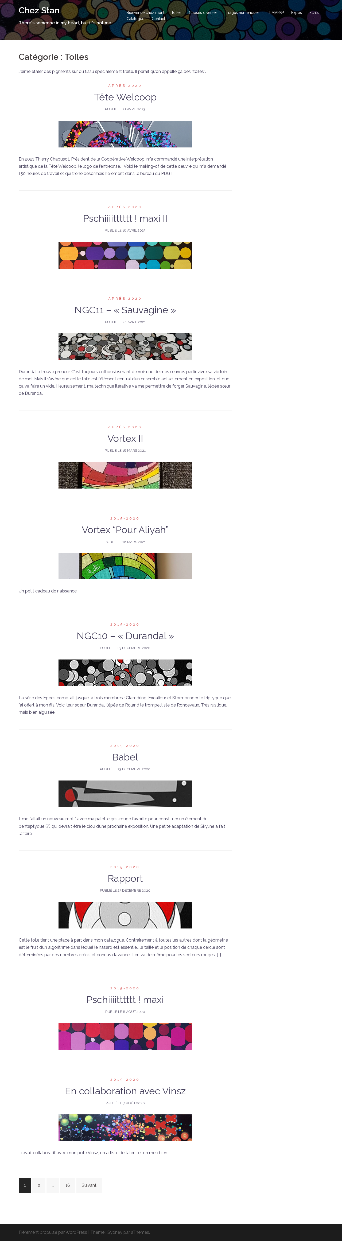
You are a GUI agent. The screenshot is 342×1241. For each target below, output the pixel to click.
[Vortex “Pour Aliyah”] (125, 565)
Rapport (125, 878)
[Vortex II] (125, 474)
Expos (296, 12)
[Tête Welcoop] (125, 133)
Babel (125, 757)
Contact (158, 19)
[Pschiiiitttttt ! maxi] (125, 1036)
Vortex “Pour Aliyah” (125, 529)
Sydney (114, 1232)
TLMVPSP (275, 12)
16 (67, 1185)
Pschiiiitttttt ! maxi (125, 999)
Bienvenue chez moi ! (145, 12)
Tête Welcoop (125, 97)
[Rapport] (125, 914)
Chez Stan (39, 10)
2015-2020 (125, 518)
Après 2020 (125, 86)
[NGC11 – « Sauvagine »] (125, 346)
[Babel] (125, 793)
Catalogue (135, 19)
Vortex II (125, 438)
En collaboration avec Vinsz (125, 1090)
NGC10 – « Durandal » (125, 635)
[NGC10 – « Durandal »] (125, 672)
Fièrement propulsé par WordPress (53, 1232)
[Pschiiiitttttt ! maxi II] (125, 254)
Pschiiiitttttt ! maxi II (125, 218)
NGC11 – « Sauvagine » (125, 309)
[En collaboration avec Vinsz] (125, 1127)
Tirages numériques (242, 12)
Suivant (89, 1185)
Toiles (176, 12)
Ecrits (314, 12)
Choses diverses (203, 12)
